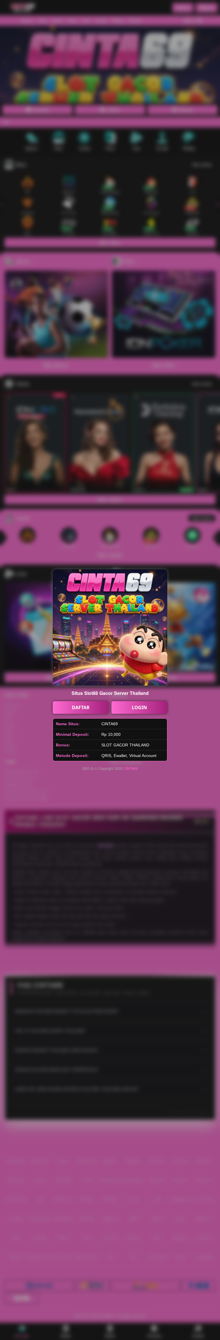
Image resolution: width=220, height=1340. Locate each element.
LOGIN (139, 707)
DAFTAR (81, 707)
